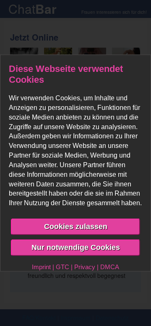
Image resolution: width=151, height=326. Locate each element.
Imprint (41, 266)
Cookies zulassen (75, 226)
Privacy (84, 266)
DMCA (109, 266)
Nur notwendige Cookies (75, 247)
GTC (62, 266)
